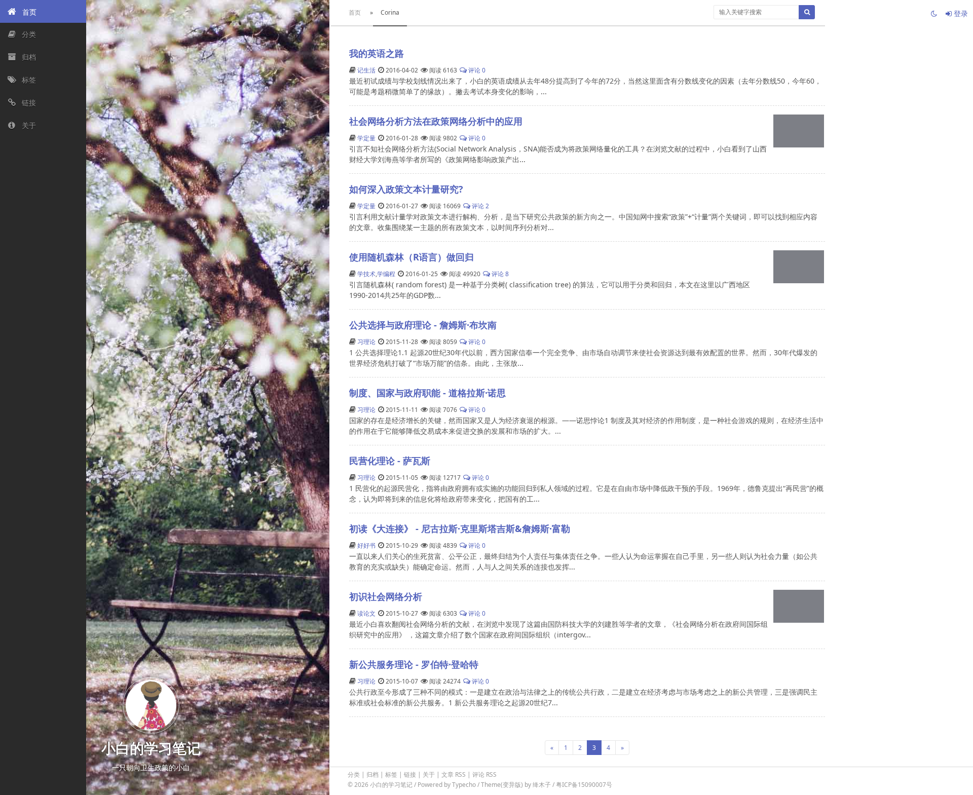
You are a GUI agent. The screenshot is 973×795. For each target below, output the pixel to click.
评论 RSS (484, 774)
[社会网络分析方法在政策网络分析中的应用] (798, 131)
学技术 (366, 274)
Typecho (464, 784)
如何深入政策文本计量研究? (406, 189)
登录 (960, 13)
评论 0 (476, 70)
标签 (391, 774)
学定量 (366, 138)
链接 (410, 774)
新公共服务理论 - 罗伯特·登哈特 (413, 664)
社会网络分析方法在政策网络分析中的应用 (435, 121)
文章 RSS (453, 774)
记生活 (366, 70)
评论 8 (499, 274)
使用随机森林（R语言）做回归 (411, 257)
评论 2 (479, 206)
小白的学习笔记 (392, 784)
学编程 (386, 274)
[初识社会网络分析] (798, 606)
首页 (355, 12)
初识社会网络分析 (385, 596)
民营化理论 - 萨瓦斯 (389, 461)
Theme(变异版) (502, 784)
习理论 (366, 341)
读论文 (366, 613)
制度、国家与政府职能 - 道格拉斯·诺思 (427, 393)
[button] (43, 11)
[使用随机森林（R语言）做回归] (798, 266)
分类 (354, 774)
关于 (429, 774)
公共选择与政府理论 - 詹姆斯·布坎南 (423, 325)
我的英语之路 (376, 53)
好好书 (366, 545)
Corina (390, 12)
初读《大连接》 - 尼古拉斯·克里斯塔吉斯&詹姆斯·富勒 (459, 528)
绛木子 (542, 784)
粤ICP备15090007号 (584, 784)
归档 (372, 774)
